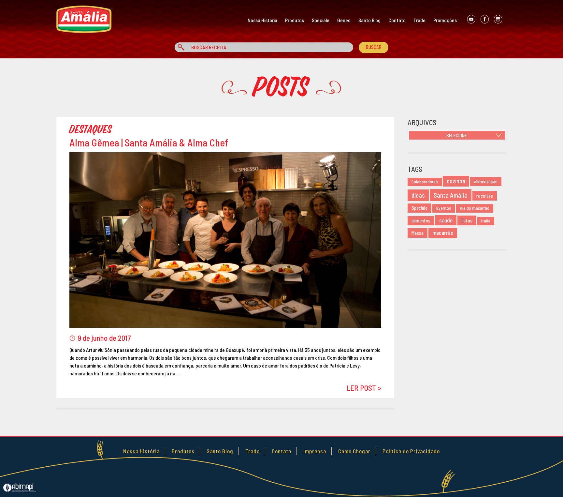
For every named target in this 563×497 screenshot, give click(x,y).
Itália (485, 220)
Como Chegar (354, 451)
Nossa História (262, 20)
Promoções (445, 20)
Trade (419, 20)
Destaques (90, 129)
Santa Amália (451, 195)
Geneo (344, 20)
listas (466, 220)
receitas (484, 196)
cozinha (456, 181)
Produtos (294, 20)
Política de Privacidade (411, 451)
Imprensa (314, 451)
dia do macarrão (474, 208)
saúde (446, 220)
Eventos (443, 208)
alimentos (420, 220)
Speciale (320, 20)
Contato (397, 20)
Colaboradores (424, 181)
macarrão (442, 233)
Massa (417, 233)
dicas (418, 195)
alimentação (486, 181)
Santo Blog (369, 20)
